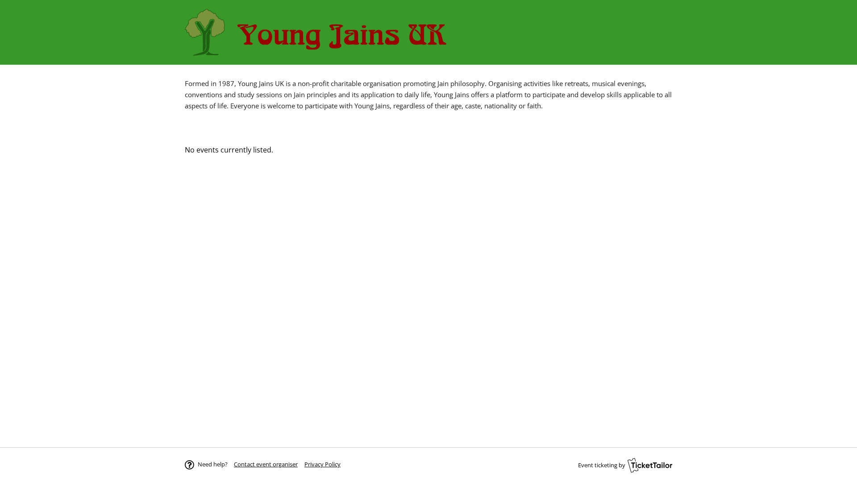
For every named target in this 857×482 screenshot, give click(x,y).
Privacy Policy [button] (322, 464)
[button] (266, 464)
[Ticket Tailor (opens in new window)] (650, 465)
